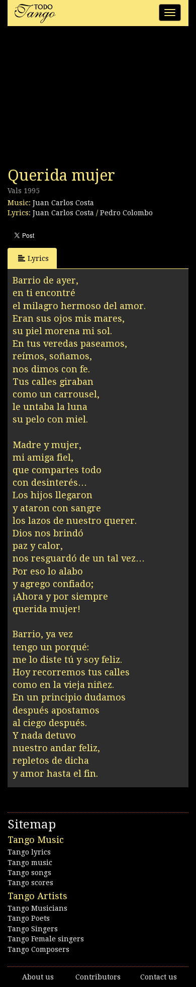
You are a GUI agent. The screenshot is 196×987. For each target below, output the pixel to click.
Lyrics (38, 258)
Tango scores (30, 883)
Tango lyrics (29, 852)
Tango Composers (38, 949)
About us (38, 977)
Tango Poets (29, 918)
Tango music (30, 863)
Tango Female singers (46, 939)
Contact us (158, 977)
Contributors (98, 977)
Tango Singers (33, 929)
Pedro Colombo (126, 213)
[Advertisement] (83, 99)
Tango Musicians (37, 908)
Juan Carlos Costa (63, 203)
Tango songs (29, 873)
